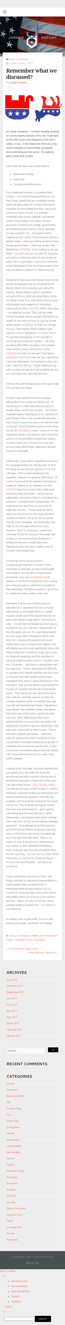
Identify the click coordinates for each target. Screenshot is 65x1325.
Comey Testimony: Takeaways (42, 952)
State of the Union (16, 1208)
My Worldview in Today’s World (23, 948)
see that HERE (43, 854)
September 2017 (15, 992)
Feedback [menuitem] (16, 1301)
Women (11, 1233)
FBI (8, 1102)
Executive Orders (15, 1096)
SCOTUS (11, 1196)
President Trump (24, 940)
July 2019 (12, 979)
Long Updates (14, 1146)
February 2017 (14, 1029)
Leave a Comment (18, 59)
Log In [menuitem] (8, 1306)
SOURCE (25, 249)
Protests (11, 1189)
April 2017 (12, 1017)
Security (11, 1202)
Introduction (13, 1139)
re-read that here (38, 577)
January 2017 (14, 1036)
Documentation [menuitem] (19, 1286)
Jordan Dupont (18, 82)
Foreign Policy (14, 1108)
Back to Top (32, 1263)
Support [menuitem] (15, 1296)
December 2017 (15, 986)
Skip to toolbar (8, 1271)
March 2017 (13, 1023)
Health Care (37, 935)
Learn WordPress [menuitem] (20, 1291)
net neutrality (13, 1152)
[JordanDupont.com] (32, 36)
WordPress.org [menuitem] (19, 1281)
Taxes (10, 1221)
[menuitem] (34, 1319)
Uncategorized (14, 1227)
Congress (25, 935)
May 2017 (12, 1011)
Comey (10, 1083)
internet (10, 1133)
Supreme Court (15, 1214)
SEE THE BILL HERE (43, 784)
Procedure (39, 940)
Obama (10, 1158)
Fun (9, 1115)
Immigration (51, 935)
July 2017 (12, 998)
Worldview (12, 1239)
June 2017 (12, 1004)
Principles (12, 1177)
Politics (10, 940)
